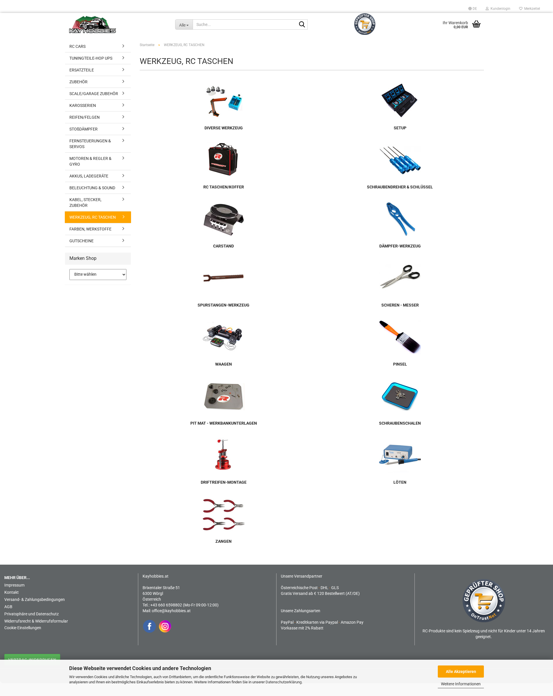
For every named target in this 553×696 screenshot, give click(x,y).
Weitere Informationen (461, 684)
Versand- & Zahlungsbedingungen (34, 599)
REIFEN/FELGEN (84, 117)
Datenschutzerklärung (284, 682)
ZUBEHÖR (78, 82)
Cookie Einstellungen (22, 627)
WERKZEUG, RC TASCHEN (92, 217)
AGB (8, 606)
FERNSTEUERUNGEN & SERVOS (90, 144)
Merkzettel (531, 9)
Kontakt (11, 592)
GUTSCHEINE (81, 241)
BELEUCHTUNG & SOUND (92, 188)
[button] (472, 8)
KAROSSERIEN (82, 105)
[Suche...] (302, 25)
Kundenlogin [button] (499, 9)
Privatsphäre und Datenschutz (31, 614)
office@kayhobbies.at (171, 610)
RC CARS (77, 46)
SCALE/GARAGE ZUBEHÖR (93, 93)
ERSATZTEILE (81, 70)
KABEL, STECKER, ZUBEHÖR (85, 202)
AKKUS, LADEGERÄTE (88, 176)
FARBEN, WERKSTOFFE (90, 229)
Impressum (14, 585)
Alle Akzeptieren (461, 671)
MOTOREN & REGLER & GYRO (90, 161)
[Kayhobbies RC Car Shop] (117, 24)
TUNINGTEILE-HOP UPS (90, 58)
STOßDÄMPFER (83, 129)
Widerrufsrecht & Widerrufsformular (36, 621)
